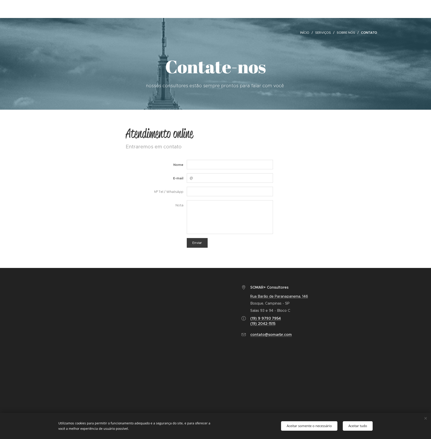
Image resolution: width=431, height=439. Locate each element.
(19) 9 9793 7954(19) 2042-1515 (265, 321)
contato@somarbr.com (271, 334)
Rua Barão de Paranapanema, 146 (279, 296)
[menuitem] (306, 32)
